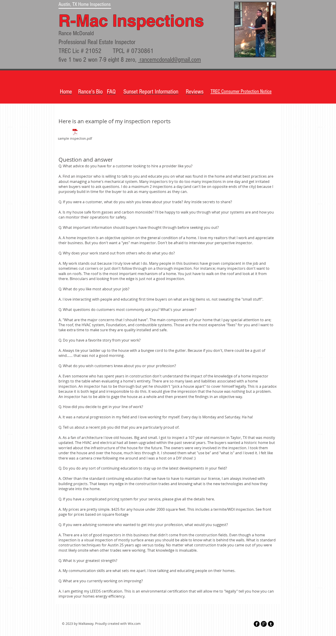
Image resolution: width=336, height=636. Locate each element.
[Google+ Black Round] (264, 624)
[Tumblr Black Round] (271, 624)
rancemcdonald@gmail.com (169, 59)
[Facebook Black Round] (257, 624)
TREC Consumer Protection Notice (241, 91)
